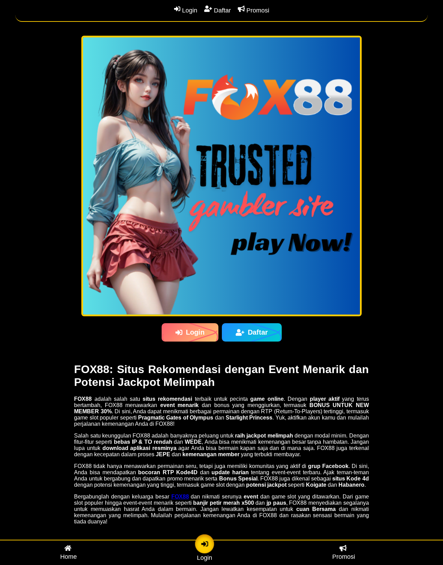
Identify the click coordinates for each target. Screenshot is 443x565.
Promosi (257, 10)
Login (188, 10)
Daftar (221, 10)
